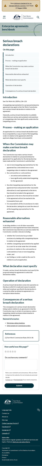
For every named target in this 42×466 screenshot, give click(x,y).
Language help (7, 410)
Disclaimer (5, 455)
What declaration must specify (15, 80)
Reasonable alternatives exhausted (17, 74)
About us (5, 417)
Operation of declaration (13, 85)
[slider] (10, 351)
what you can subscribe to (21, 442)
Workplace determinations (16, 323)
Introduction (9, 55)
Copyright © (6, 448)
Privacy (4, 457)
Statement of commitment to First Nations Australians (18, 450)
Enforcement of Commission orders (19, 326)
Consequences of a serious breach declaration (20, 91)
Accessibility (6, 453)
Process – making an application (16, 61)
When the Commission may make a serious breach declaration (19, 67)
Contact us (8, 380)
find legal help (18, 380)
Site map (5, 420)
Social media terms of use (9, 460)
